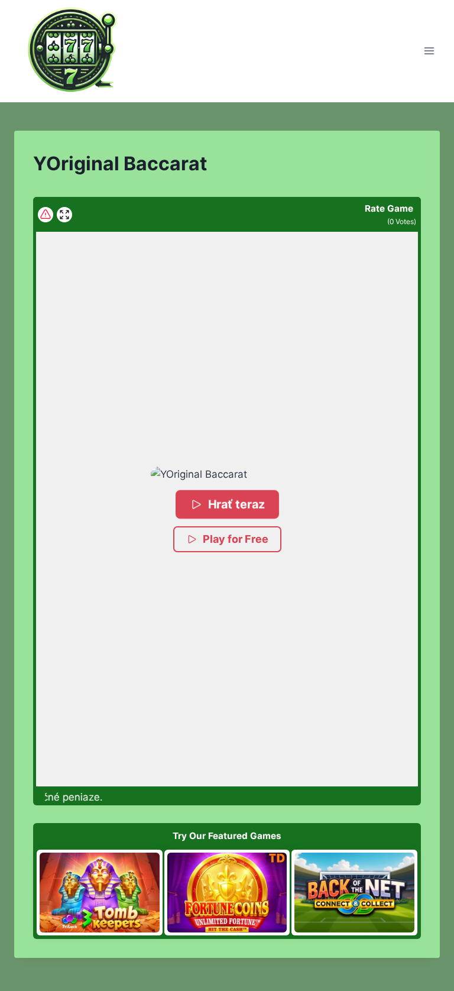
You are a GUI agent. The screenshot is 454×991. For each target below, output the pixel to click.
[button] (227, 474)
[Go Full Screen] (64, 214)
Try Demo (99, 892)
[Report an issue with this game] (45, 214)
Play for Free (235, 539)
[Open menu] (429, 51)
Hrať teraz (235, 504)
